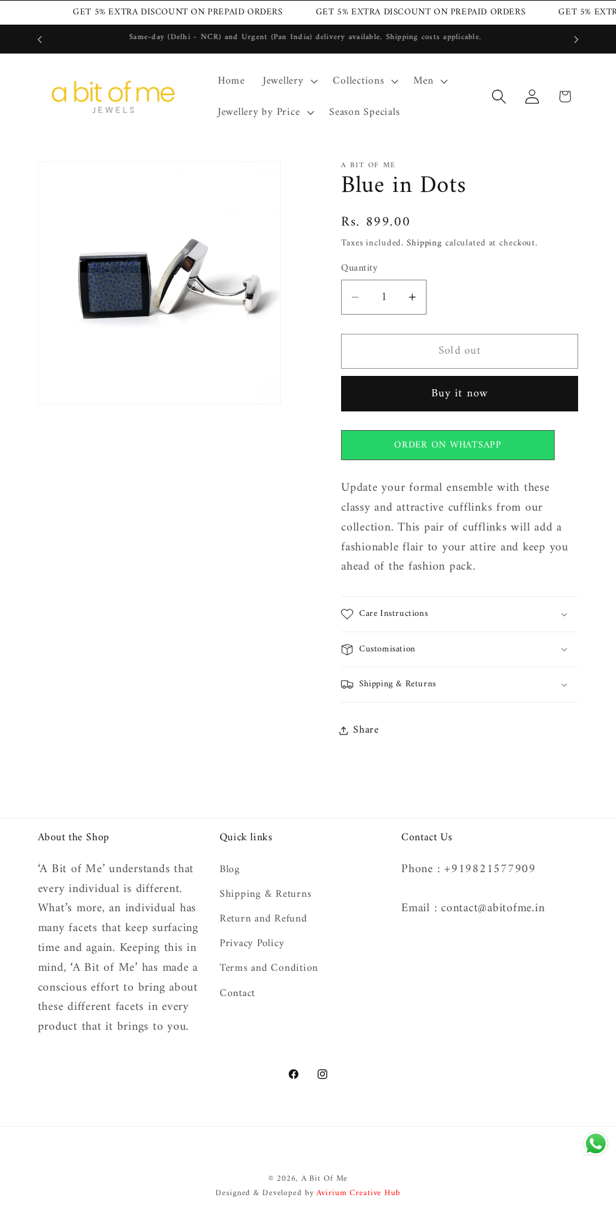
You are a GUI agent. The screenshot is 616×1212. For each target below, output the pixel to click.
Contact (237, 993)
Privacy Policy (252, 943)
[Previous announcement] (39, 39)
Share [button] (366, 730)
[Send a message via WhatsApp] (596, 1144)
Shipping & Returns (266, 894)
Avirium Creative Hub (358, 1193)
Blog (230, 870)
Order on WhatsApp (448, 445)
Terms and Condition (269, 968)
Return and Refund (263, 918)
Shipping (424, 243)
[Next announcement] (576, 39)
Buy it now (459, 394)
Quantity (359, 268)
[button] (289, 81)
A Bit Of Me (324, 1179)
